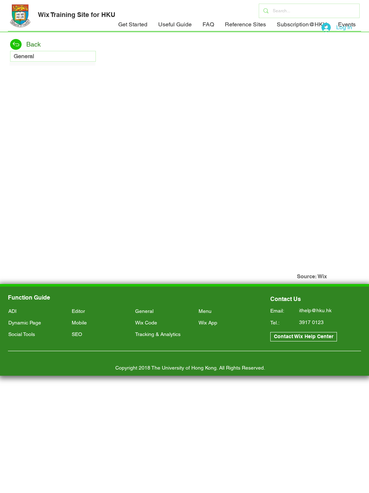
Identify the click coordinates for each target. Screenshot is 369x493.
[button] (133, 27)
